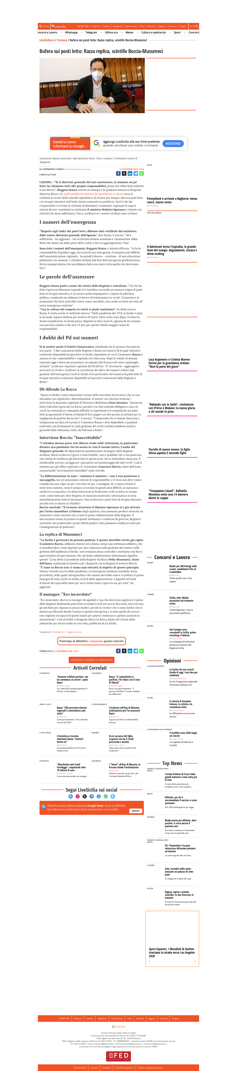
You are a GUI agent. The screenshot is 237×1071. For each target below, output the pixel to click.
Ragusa (161, 26)
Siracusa (172, 26)
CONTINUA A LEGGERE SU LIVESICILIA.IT (91, 659)
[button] (149, 961)
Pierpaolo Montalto (178, 679)
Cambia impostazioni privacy (150, 1067)
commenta (96, 641)
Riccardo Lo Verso (118, 745)
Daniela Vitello (177, 639)
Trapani (182, 26)
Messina (151, 26)
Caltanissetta (131, 26)
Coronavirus (58, 632)
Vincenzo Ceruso (177, 710)
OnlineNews (153, 206)
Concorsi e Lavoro (187, 32)
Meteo (117, 32)
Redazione (63, 717)
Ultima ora (99, 32)
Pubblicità (106, 1067)
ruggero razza (74, 632)
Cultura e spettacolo (141, 32)
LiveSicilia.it (47, 40)
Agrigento (117, 26)
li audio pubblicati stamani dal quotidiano (92, 194)
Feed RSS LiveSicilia (124, 1067)
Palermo (95, 26)
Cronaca (62, 40)
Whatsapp (59, 32)
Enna (142, 26)
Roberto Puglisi (64, 686)
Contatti (94, 1067)
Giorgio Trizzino (177, 739)
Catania (106, 26)
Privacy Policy (80, 1067)
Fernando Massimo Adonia (79, 169)
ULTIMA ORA (83, 26)
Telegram (79, 32)
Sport (165, 32)
